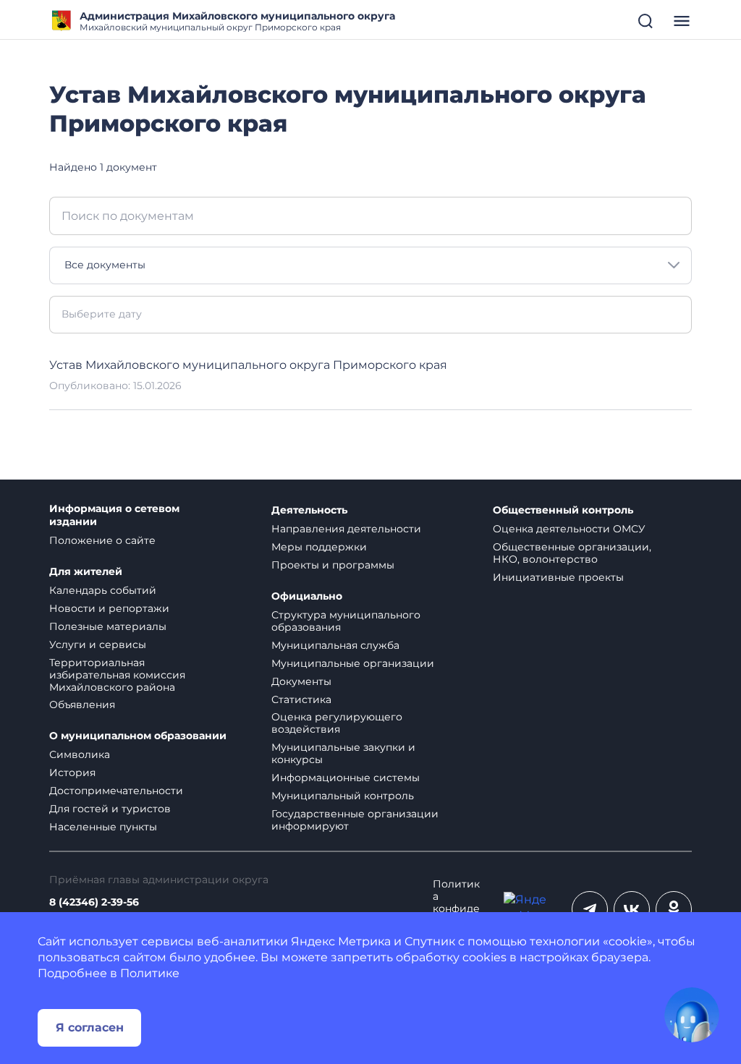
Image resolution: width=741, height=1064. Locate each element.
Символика (79, 754)
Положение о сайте (102, 540)
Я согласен (90, 1027)
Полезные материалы (107, 626)
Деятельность (309, 510)
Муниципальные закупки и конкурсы (343, 753)
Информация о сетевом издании (114, 515)
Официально (306, 596)
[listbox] (370, 265)
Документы (301, 681)
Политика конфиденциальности (456, 909)
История (72, 772)
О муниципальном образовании (137, 736)
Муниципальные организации (352, 663)
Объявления (82, 704)
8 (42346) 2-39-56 (94, 902)
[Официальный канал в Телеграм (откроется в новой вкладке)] (590, 909)
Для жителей (85, 572)
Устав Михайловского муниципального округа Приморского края (248, 365)
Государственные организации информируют (355, 820)
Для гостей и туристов (110, 808)
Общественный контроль (563, 510)
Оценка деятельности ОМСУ (569, 528)
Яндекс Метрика (341, 941)
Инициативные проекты (558, 577)
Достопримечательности (116, 790)
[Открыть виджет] (691, 1014)
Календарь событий (102, 590)
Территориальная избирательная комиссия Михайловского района (117, 675)
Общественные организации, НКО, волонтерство (572, 553)
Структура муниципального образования (345, 621)
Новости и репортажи (109, 608)
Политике (149, 973)
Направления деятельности (346, 528)
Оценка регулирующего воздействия (336, 723)
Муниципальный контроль (342, 795)
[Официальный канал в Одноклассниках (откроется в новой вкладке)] (674, 909)
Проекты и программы (332, 564)
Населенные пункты (103, 826)
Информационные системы (345, 777)
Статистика (301, 699)
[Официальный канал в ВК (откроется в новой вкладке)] (632, 909)
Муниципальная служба (335, 645)
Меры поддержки (319, 546)
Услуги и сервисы (97, 644)
